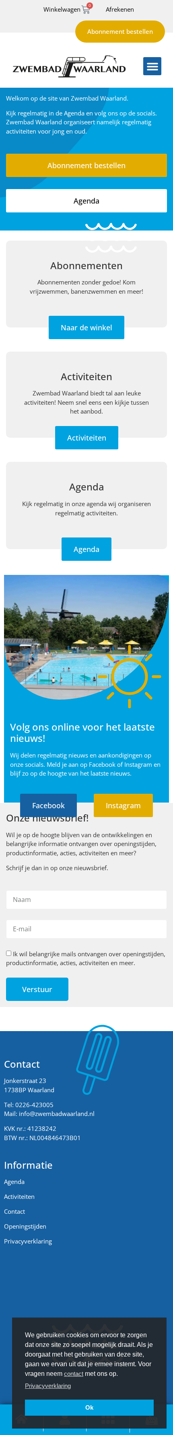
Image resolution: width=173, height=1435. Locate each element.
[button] (152, 66)
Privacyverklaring (28, 1241)
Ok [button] (89, 1407)
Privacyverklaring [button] (48, 1385)
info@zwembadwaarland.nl (57, 1114)
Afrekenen (120, 9)
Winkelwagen (61, 9)
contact (73, 1373)
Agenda (14, 1182)
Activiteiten (19, 1196)
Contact (14, 1211)
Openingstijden (25, 1226)
